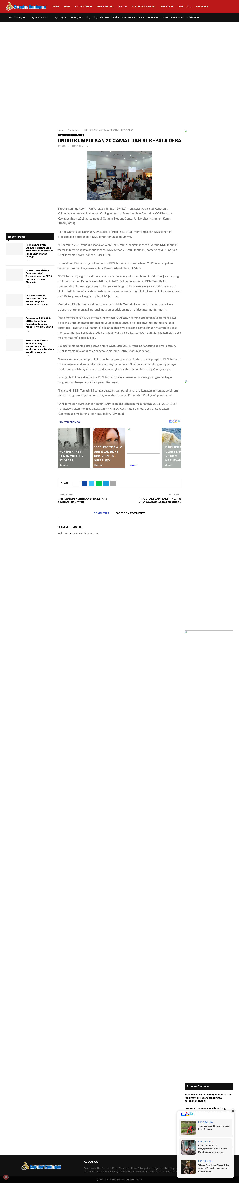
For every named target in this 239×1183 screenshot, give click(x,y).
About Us (104, 17)
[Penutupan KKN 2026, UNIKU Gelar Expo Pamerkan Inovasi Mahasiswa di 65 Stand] (14, 322)
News (67, 6)
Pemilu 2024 (185, 6)
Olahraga (202, 6)
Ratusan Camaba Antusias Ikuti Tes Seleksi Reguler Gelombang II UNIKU (37, 300)
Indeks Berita (193, 17)
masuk (73, 533)
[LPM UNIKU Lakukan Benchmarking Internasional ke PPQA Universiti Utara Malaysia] (14, 275)
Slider (72, 135)
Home (56, 6)
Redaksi (115, 17)
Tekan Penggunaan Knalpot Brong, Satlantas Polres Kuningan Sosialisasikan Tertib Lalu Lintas (40, 346)
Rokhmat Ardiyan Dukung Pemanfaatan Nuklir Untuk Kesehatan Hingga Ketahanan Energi (39, 250)
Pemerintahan (83, 6)
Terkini (80, 135)
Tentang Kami (77, 17)
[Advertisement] (119, 48)
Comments (101, 513)
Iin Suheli (65, 146)
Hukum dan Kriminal (144, 6)
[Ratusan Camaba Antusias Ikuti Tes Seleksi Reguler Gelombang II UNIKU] (14, 300)
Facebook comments (130, 513)
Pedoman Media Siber (148, 17)
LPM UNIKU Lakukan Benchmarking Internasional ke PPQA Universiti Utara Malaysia (39, 276)
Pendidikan (167, 6)
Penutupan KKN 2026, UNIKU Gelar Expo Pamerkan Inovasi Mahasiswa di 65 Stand (39, 322)
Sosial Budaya (105, 6)
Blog (88, 17)
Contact (164, 17)
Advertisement (128, 17)
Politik (123, 6)
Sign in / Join (60, 17)
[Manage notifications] (5, 1177)
